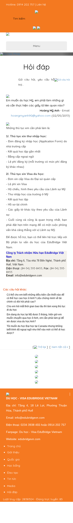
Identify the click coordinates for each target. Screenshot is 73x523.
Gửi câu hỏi (64, 79)
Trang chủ (14, 446)
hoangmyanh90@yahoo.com (31, 115)
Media (11, 486)
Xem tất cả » (60, 347)
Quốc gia (13, 459)
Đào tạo (12, 472)
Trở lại (42, 347)
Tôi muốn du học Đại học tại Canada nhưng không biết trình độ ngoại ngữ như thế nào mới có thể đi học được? (36, 329)
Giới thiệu (13, 452)
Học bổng (13, 465)
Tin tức (11, 479)
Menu (36, 46)
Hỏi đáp (12, 492)
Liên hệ (41, 4)
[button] (5, 54)
